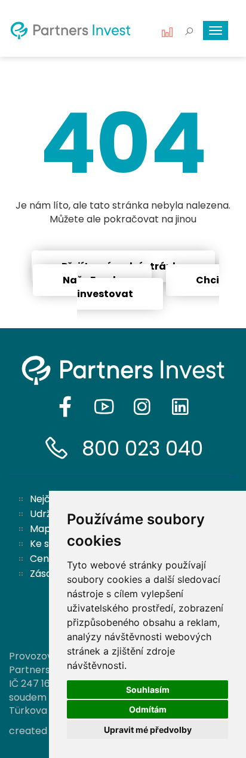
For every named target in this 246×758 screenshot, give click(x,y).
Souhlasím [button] (148, 689)
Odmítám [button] (148, 709)
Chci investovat (148, 287)
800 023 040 (142, 448)
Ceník (43, 559)
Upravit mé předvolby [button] (148, 730)
